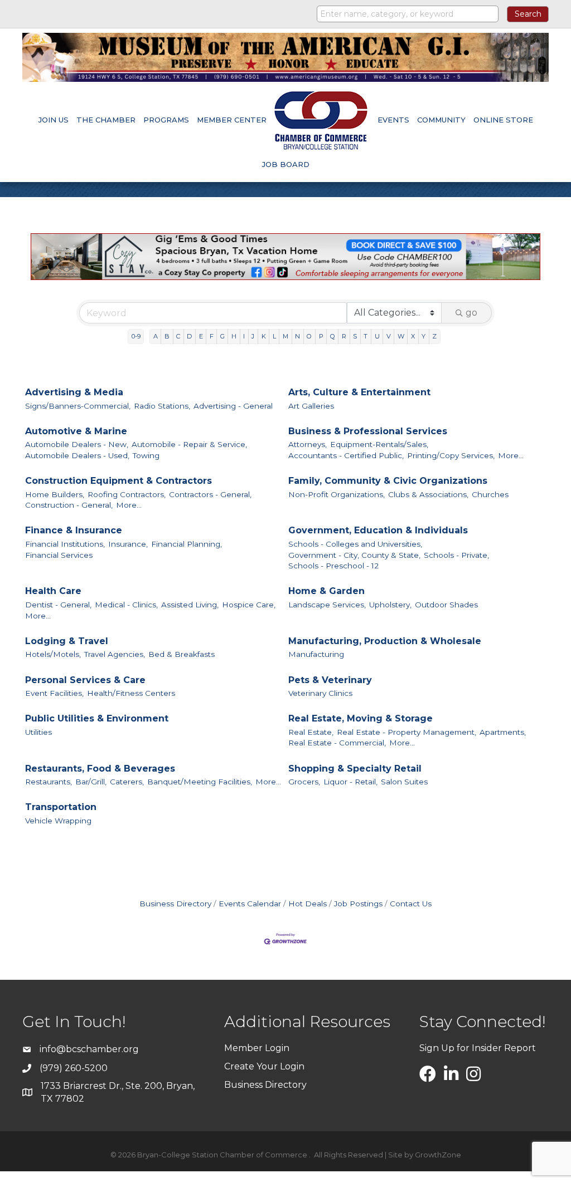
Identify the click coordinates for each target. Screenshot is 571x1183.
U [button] (377, 336)
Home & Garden (326, 591)
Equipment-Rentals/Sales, (379, 444)
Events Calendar (250, 903)
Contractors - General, (210, 494)
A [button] (155, 336)
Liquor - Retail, (350, 781)
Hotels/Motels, (53, 654)
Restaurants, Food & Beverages (100, 768)
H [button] (233, 336)
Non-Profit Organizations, (336, 494)
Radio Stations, (162, 405)
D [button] (189, 336)
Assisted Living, (190, 604)
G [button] (222, 336)
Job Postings (358, 903)
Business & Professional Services (367, 431)
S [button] (355, 336)
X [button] (413, 336)
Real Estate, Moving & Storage (360, 718)
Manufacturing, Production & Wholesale (384, 641)
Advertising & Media (74, 392)
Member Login (256, 1048)
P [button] (321, 336)
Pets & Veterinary (330, 680)
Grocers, (304, 781)
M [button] (285, 336)
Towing (146, 455)
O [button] (309, 336)
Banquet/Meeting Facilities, (199, 781)
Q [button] (332, 336)
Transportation (60, 807)
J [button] (252, 336)
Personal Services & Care (85, 680)
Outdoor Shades (446, 604)
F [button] (212, 336)
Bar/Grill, (91, 781)
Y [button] (423, 336)
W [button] (401, 336)
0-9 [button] (136, 336)
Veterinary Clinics (320, 693)
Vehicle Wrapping (58, 820)
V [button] (388, 336)
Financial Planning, (186, 543)
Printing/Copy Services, (451, 455)
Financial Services (59, 555)
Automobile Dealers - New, (76, 444)
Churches (490, 494)
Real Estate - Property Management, (406, 732)
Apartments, (503, 732)
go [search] (471, 312)
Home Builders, (54, 494)
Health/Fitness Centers (131, 693)
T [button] (365, 336)
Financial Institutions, (65, 543)
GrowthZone (438, 1154)
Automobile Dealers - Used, (77, 455)
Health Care (53, 591)
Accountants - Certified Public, (346, 455)
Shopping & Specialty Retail (355, 768)
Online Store (503, 119)
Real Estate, (310, 732)
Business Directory (175, 903)
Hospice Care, (248, 604)
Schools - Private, (456, 555)
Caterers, (127, 781)
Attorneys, (307, 444)
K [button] (264, 336)
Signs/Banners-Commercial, (77, 405)
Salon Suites (404, 781)
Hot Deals (307, 903)
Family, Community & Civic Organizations (387, 480)
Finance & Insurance (73, 530)
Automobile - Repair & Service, (189, 444)
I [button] (244, 336)
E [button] (201, 336)
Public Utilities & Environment (96, 718)
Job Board (285, 164)
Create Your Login (264, 1066)
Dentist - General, (58, 604)
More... (511, 455)
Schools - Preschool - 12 (333, 565)
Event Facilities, (54, 693)
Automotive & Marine (76, 431)
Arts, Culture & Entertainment (359, 392)
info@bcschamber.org (89, 1049)
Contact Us (411, 903)
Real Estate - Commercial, (337, 742)
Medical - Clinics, (126, 604)
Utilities (38, 732)
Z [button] (434, 336)
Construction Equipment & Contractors (118, 480)
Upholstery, (390, 604)
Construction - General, (69, 504)
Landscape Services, (327, 604)
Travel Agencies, (114, 654)
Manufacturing (316, 654)
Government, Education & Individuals (378, 530)
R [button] (344, 336)
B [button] (167, 336)
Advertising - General (233, 405)
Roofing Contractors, (127, 494)
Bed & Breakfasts (181, 654)
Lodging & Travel (66, 641)
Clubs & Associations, (428, 494)
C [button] (178, 336)
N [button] (297, 336)
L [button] (274, 336)
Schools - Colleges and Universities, (355, 543)
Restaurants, (48, 781)
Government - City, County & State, (354, 555)
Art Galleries (311, 405)
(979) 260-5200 (74, 1068)
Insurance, (128, 543)
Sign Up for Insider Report (477, 1048)
